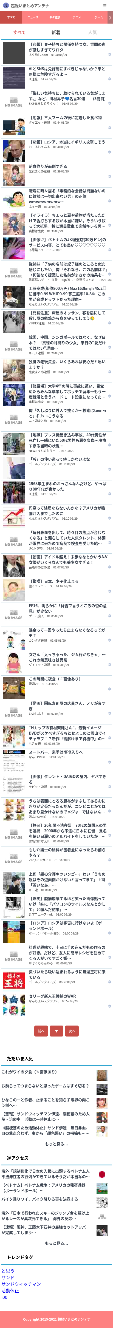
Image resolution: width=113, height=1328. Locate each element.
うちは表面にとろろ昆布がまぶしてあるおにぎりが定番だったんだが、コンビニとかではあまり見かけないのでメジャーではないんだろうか (67, 806)
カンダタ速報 (38, 640)
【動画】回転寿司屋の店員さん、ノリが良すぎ (67, 705)
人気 (92, 32)
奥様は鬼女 (36, 231)
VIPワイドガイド (40, 860)
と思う (8, 1270)
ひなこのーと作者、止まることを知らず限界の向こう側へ (45, 1102)
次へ (72, 1031)
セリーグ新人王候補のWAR (52, 996)
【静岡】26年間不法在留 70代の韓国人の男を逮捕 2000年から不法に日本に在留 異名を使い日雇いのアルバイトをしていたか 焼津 (68, 830)
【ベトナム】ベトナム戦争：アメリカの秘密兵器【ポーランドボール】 (43, 1187)
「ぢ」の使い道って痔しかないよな (59, 459)
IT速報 (33, 79)
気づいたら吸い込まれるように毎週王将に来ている (67, 974)
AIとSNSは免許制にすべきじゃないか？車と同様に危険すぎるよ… (67, 71)
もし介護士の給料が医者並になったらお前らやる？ (67, 852)
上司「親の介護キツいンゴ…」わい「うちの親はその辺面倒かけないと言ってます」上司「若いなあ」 (67, 879)
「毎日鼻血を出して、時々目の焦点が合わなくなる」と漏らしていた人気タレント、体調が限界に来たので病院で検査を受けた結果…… (67, 537)
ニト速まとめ (38, 420)
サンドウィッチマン (21, 1284)
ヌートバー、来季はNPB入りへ (56, 752)
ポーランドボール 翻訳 (44, 933)
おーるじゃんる (39, 147)
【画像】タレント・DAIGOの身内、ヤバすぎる (67, 779)
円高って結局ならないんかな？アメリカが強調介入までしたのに (67, 510)
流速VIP (34, 683)
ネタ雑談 (54, 17)
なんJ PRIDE (37, 757)
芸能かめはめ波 (39, 567)
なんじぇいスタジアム (44, 304)
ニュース (32, 17)
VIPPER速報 (37, 323)
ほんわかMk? (37, 816)
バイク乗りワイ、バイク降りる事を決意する (39, 1199)
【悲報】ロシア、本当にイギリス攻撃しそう (67, 142)
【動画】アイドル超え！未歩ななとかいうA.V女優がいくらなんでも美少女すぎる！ (68, 559)
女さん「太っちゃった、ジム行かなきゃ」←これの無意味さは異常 (67, 657)
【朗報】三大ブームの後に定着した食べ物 (65, 117)
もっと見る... (56, 1143)
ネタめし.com (38, 54)
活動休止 (10, 1290)
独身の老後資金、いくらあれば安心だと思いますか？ (67, 364)
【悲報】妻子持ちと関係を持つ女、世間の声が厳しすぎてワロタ (67, 46)
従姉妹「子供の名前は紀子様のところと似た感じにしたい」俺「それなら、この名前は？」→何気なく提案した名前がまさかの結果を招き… (68, 269)
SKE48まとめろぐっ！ (44, 103)
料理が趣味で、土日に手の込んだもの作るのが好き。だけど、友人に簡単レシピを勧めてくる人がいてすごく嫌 (67, 952)
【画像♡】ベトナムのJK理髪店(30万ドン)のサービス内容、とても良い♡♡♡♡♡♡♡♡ (67, 242)
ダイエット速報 (39, 122)
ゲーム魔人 (36, 616)
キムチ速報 (36, 353)
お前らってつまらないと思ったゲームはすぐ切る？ (45, 1085)
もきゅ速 (35, 743)
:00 (4, 1297)
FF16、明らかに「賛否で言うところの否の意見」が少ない (68, 608)
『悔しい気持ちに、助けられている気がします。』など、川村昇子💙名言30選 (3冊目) (67, 95)
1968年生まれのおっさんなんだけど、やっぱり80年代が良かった (67, 486)
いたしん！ (36, 713)
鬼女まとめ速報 (39, 171)
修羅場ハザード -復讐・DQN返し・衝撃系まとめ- (62, 280)
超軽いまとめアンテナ (30, 5)
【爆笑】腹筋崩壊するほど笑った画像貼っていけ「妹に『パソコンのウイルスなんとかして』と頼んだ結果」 (67, 904)
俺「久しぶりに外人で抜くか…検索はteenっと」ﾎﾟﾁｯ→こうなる (67, 412)
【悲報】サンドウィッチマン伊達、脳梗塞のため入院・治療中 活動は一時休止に (45, 1116)
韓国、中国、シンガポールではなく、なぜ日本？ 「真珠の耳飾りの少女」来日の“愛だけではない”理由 (67, 342)
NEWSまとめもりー (42, 450)
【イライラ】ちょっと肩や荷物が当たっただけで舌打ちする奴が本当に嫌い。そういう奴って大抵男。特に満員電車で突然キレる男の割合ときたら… (67, 220)
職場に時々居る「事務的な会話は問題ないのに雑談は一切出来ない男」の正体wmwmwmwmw (67, 196)
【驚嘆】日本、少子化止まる (54, 581)
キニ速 (33, 890)
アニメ (77, 17)
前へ (41, 1031)
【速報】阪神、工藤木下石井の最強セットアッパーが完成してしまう (45, 1229)
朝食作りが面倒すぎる (48, 166)
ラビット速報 (38, 787)
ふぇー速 (35, 206)
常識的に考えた (39, 841)
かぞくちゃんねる (41, 963)
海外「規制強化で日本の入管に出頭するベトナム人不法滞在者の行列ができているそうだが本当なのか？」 (45, 1173)
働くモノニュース (41, 586)
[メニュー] (105, 5)
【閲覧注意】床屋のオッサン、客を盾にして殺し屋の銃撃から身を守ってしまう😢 (67, 315)
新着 (56, 32)
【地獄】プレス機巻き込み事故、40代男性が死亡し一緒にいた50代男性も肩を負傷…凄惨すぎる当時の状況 (67, 440)
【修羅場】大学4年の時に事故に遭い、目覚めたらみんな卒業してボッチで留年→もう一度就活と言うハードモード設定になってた (67, 391)
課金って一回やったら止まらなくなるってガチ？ (67, 632)
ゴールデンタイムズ (42, 464)
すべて (11, 17)
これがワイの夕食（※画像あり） (30, 1071)
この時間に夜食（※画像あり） (56, 678)
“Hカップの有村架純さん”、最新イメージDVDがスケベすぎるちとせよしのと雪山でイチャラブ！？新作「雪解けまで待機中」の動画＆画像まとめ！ (67, 733)
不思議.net (36, 250)
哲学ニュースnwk (41, 914)
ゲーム (99, 17)
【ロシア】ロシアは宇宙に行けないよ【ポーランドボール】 (67, 925)
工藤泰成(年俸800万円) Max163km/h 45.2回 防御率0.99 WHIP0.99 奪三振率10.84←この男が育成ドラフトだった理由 (67, 293)
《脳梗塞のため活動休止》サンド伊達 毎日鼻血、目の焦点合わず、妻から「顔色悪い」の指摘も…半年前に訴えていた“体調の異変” (45, 1130)
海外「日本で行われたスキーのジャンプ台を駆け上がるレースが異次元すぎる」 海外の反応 (45, 1215)
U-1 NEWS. (36, 548)
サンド (8, 1277)
